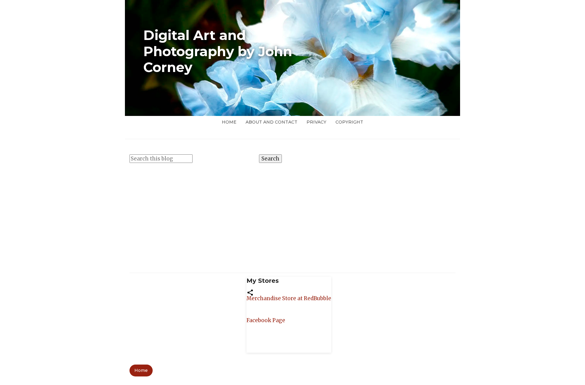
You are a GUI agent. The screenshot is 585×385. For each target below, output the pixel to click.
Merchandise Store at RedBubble (288, 298)
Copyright (349, 122)
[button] (250, 292)
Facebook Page (265, 320)
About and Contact (271, 122)
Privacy (316, 122)
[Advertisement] (292, 214)
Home (229, 122)
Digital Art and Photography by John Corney (217, 51)
